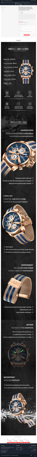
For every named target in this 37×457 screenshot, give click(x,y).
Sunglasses (28, 2)
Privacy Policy (21, 449)
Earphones (23, 2)
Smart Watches (17, 2)
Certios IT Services (16, 455)
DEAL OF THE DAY (8, 2)
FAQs (20, 450)
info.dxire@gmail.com (10, 0)
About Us (17, 448)
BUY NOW (10, 442)
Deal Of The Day (18, 447)
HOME (3, 2)
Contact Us (17, 449)
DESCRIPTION (18, 40)
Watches (12, 2)
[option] (9, 7)
